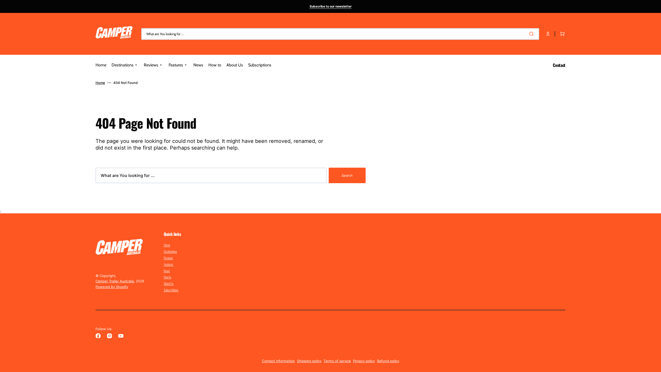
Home (100, 83)
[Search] (532, 34)
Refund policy (388, 361)
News (167, 270)
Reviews (168, 257)
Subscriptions (171, 289)
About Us (169, 283)
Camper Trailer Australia (115, 281)
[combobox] (340, 34)
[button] (548, 34)
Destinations (170, 251)
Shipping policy (309, 361)
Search (347, 175)
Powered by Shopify (112, 287)
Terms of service (337, 361)
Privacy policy (364, 361)
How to (167, 277)
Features (168, 264)
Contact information (278, 361)
